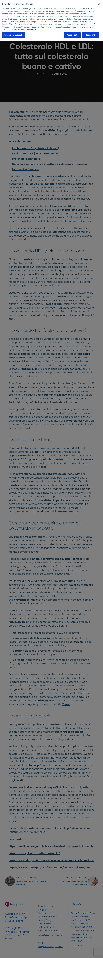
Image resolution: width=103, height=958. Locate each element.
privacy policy (19, 29)
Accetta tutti (72, 35)
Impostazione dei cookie (14, 35)
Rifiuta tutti (90, 35)
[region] (51, 20)
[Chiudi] (99, 4)
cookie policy (32, 29)
